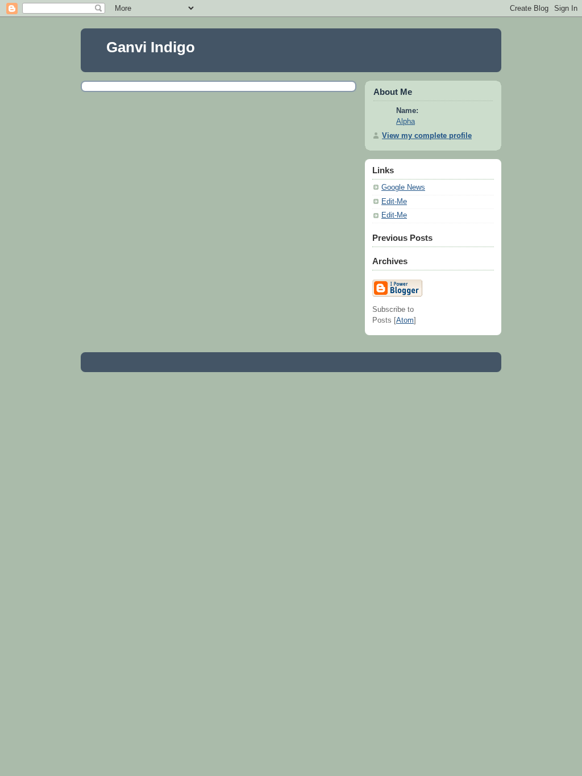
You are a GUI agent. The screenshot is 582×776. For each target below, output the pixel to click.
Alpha (405, 122)
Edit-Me (394, 202)
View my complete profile (427, 136)
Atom (405, 320)
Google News (403, 187)
